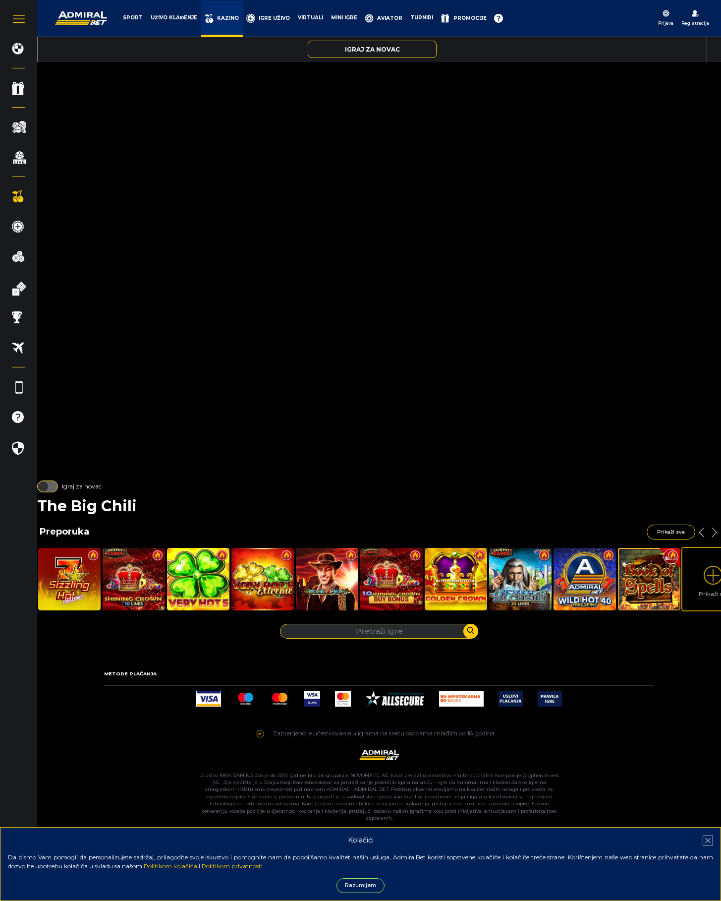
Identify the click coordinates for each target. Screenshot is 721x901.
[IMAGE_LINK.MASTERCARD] (280, 696)
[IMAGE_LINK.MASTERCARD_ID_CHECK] (343, 696)
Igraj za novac (82, 486)
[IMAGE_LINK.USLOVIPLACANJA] (510, 696)
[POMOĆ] (498, 18)
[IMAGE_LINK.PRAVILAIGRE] (549, 696)
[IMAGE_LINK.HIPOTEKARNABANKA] (461, 696)
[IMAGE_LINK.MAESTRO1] (245, 696)
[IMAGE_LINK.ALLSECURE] (395, 696)
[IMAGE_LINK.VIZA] (208, 696)
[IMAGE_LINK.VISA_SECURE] (312, 696)
